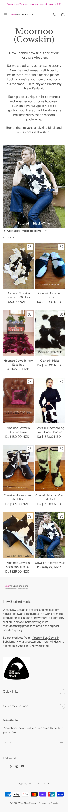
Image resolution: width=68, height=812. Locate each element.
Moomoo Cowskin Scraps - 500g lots (18, 295)
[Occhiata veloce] (30, 247)
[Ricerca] (55, 14)
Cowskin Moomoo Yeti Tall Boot (49, 497)
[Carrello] (63, 14)
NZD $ (42, 783)
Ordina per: (13, 230)
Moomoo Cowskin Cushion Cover (18, 430)
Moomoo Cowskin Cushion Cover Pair (18, 564)
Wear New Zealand (27, 803)
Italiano (23, 783)
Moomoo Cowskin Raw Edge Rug (18, 362)
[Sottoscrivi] (61, 742)
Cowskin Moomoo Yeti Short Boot (18, 497)
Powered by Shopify (48, 803)
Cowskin (53, 637)
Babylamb (9, 641)
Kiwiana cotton (26, 641)
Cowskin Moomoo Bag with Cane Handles (50, 430)
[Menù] (5, 14)
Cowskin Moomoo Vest (50, 562)
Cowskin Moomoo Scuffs (49, 295)
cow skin (35, 53)
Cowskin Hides (49, 360)
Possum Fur (39, 637)
